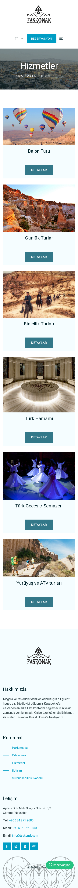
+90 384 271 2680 (21, 820)
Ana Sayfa (26, 75)
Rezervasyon (41, 38)
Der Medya (43, 867)
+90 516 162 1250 (24, 828)
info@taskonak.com (25, 835)
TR (16, 38)
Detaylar (39, 170)
